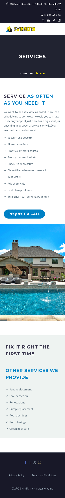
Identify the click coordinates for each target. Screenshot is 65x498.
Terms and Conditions (44, 475)
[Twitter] (54, 20)
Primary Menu (58, 29)
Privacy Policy (16, 475)
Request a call (24, 214)
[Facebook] (43, 20)
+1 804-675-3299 (52, 14)
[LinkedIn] (48, 20)
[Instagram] (59, 20)
